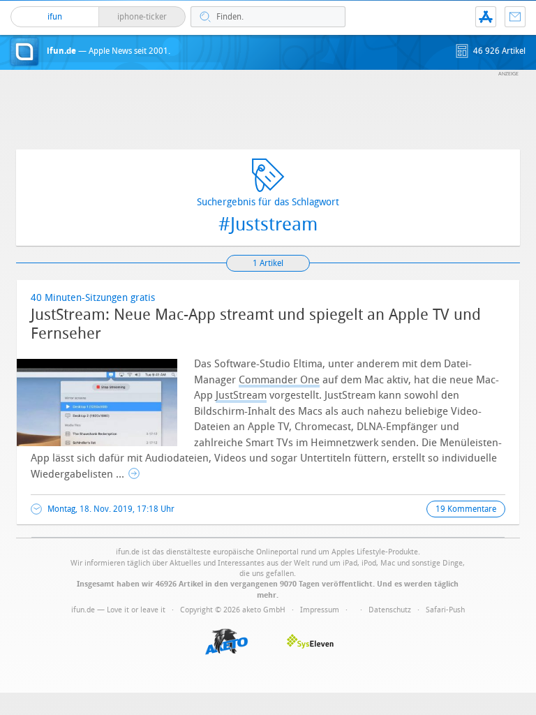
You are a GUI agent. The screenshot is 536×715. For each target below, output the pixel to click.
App (486, 17)
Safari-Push (445, 609)
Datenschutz (389, 609)
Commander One (279, 380)
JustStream (241, 395)
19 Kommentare (466, 509)
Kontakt (515, 17)
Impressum (319, 609)
